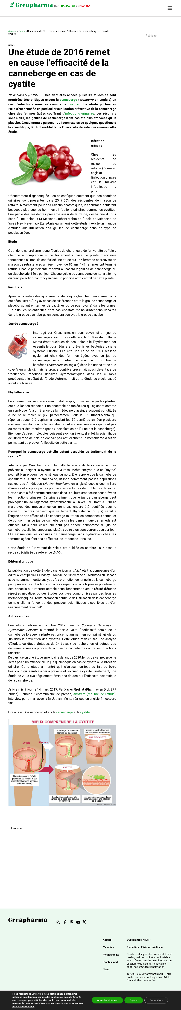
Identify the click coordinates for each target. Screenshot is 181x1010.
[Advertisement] (60, 862)
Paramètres (156, 1000)
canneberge (68, 99)
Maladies (108, 947)
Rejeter (134, 1000)
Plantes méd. (110, 962)
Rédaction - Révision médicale (145, 947)
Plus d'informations (23, 1006)
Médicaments (111, 954)
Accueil (12, 31)
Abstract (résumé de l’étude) (94, 694)
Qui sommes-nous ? (139, 939)
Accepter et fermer (107, 1000)
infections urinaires (79, 113)
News (22, 31)
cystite (73, 104)
